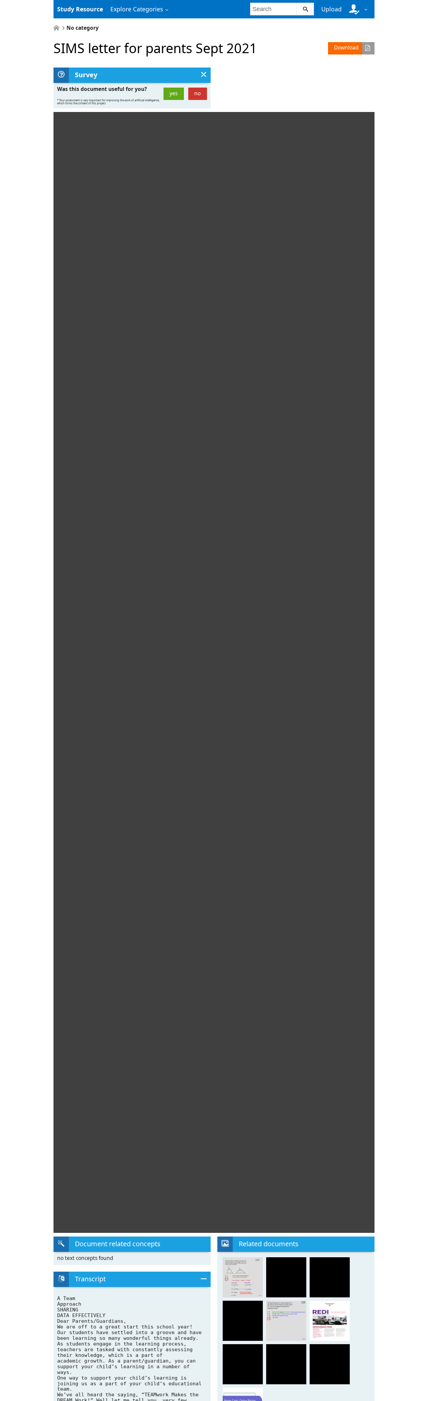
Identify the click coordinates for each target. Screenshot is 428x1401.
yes (174, 93)
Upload (331, 9)
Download (346, 47)
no (197, 93)
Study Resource (80, 9)
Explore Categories (136, 9)
